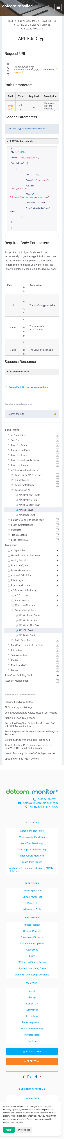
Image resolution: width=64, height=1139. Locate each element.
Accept (9, 1130)
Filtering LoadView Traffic (19, 702)
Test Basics (16, 440)
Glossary (15, 670)
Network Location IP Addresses (26, 555)
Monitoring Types (19, 565)
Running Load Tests (20, 450)
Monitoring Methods (25, 605)
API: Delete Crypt (27, 515)
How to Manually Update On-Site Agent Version (30, 753)
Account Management (17, 680)
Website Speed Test (32, 890)
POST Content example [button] (21, 141)
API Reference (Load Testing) (25, 470)
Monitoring (11, 545)
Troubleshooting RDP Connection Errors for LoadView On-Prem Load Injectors (28, 747)
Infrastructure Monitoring (32, 855)
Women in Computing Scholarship (32, 974)
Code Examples (22, 640)
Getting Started (18, 560)
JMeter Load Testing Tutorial (32, 962)
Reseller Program (32, 931)
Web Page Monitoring (32, 843)
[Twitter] (29, 1076)
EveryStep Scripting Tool (18, 675)
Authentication (22, 480)
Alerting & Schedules (21, 575)
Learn (32, 956)
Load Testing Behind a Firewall (25, 460)
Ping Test (32, 903)
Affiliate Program (32, 924)
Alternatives (32, 949)
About (32, 991)
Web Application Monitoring (32, 849)
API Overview (21, 595)
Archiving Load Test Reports (20, 718)
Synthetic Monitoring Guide (32, 968)
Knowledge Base (32, 1034)
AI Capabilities (18, 435)
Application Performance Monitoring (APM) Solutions (31, 870)
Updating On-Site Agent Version (22, 758)
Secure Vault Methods (37, 387)
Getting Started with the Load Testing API (27, 739)
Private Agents (18, 580)
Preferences (24, 1130)
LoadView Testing (32, 1098)
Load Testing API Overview (28, 475)
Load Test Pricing (19, 465)
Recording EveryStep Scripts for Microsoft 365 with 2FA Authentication (30, 725)
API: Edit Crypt (26, 510)
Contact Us (32, 1003)
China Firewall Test (32, 896)
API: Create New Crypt (29, 505)
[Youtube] (40, 1076)
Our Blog (32, 1041)
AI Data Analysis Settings (18, 707)
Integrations (17, 650)
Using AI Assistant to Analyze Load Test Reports (31, 712)
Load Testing (12, 429)
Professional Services (32, 937)
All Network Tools (32, 909)
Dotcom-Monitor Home (32, 830)
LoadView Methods (24, 485)
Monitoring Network (32, 1022)
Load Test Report (19, 455)
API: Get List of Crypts (29, 495)
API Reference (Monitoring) (24, 590)
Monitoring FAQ (18, 665)
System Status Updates (32, 943)
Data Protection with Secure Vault (27, 520)
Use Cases (16, 530)
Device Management (21, 570)
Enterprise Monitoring (32, 1028)
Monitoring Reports (20, 585)
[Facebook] (23, 1076)
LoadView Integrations (22, 525)
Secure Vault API (17, 387)
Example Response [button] (19, 371)
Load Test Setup (19, 445)
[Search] (55, 414)
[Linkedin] (35, 1076)
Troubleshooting (19, 535)
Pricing (32, 997)
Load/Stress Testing (32, 862)
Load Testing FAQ (19, 540)
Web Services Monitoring (32, 837)
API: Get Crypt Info (28, 500)
